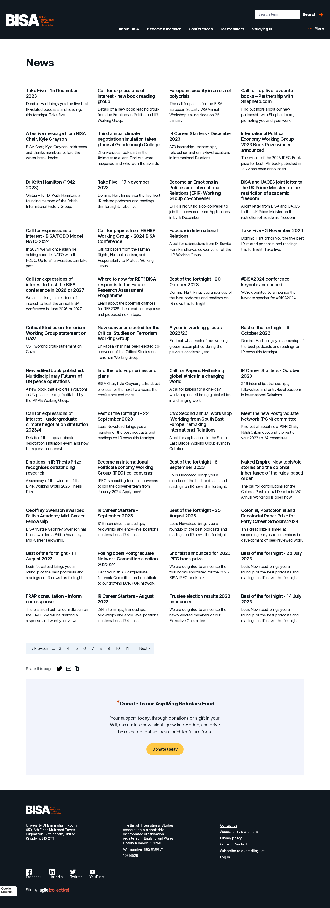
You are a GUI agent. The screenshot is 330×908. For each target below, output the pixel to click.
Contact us (228, 825)
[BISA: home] (30, 20)
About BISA (128, 29)
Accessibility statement (239, 832)
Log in (225, 857)
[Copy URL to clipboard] (77, 668)
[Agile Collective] (54, 890)
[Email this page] (68, 669)
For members (232, 29)
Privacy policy (231, 838)
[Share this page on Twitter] (59, 668)
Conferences (201, 29)
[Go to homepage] (43, 809)
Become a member (164, 29)
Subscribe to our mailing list (242, 851)
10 (119, 648)
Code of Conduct (233, 844)
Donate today (164, 749)
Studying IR (262, 29)
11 (128, 648)
